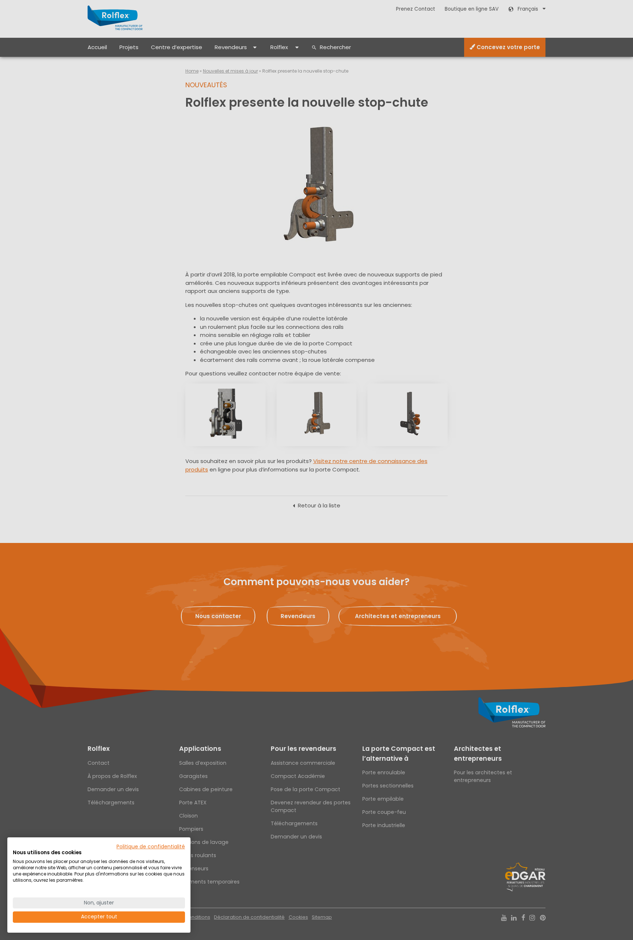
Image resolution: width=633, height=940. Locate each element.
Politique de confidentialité (150, 846)
